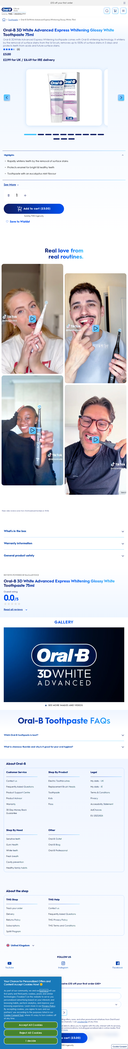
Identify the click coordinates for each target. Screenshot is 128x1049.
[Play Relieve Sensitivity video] (32, 430)
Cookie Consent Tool (13, 1015)
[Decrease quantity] (8, 195)
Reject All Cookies (31, 1032)
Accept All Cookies (31, 1024)
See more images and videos (65, 705)
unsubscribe (82, 1022)
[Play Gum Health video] (95, 440)
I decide (31, 1040)
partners (44, 990)
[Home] (3, 19)
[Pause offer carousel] (124, 3)
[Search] (107, 11)
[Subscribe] (64, 1012)
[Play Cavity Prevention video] (32, 319)
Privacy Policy (48, 1006)
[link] (115, 11)
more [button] (65, 1030)
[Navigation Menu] (123, 11)
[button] (7, 98)
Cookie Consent (120, 1047)
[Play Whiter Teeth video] (95, 328)
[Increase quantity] (25, 195)
